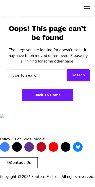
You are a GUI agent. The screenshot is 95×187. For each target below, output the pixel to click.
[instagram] (29, 147)
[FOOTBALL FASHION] (15, 125)
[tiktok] (65, 147)
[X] (17, 147)
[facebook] (5, 147)
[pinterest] (41, 147)
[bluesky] (78, 147)
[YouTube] (53, 147)
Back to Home (48, 95)
